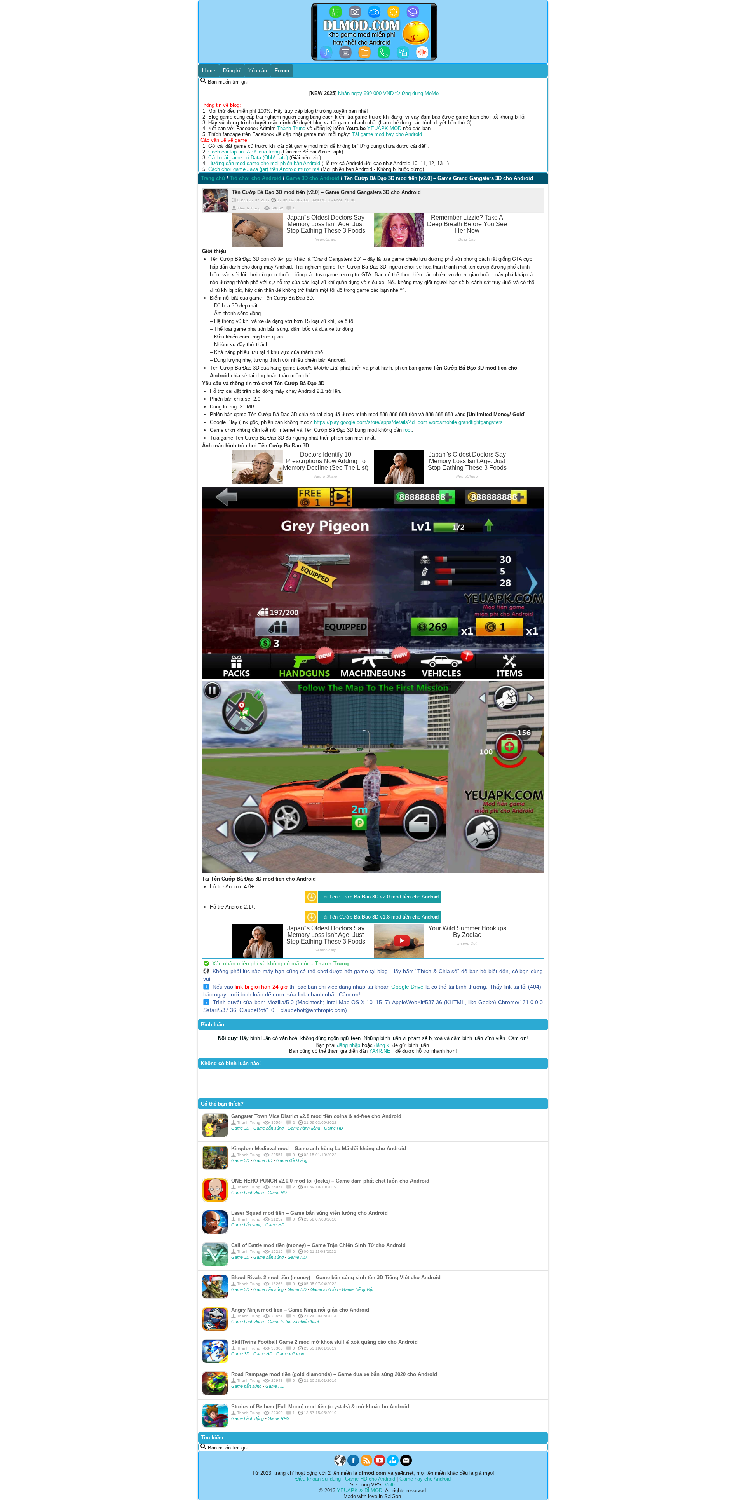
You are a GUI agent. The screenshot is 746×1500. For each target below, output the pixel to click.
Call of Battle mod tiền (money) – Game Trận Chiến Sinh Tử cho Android (318, 1245)
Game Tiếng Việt (357, 1289)
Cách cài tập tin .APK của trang (244, 152)
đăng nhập (348, 1045)
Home (208, 70)
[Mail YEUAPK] (406, 1464)
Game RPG (279, 1418)
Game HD (333, 1128)
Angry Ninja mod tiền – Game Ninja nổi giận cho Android (300, 1310)
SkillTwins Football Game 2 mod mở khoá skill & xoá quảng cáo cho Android (324, 1342)
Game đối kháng (291, 1160)
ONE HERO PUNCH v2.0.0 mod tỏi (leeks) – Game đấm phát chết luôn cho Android (330, 1181)
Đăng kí (232, 70)
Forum (282, 70)
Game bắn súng (269, 1128)
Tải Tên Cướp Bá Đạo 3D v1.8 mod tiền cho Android (380, 917)
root (407, 430)
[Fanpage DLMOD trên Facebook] (353, 1464)
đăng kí (382, 1045)
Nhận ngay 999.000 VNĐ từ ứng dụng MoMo (388, 93)
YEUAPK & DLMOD (359, 1490)
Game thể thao (290, 1354)
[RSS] (366, 1464)
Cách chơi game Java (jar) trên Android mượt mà (263, 169)
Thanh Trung (291, 128)
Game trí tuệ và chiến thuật (293, 1321)
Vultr (390, 1485)
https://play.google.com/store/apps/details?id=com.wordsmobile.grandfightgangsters (408, 422)
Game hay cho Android (425, 1479)
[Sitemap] (393, 1464)
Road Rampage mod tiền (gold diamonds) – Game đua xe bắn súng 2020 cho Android (334, 1374)
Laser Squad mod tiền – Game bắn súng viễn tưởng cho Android (309, 1213)
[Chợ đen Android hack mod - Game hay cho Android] (340, 1464)
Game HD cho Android (370, 1479)
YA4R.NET (381, 1051)
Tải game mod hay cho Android (387, 134)
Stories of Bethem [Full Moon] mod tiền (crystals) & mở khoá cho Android (320, 1406)
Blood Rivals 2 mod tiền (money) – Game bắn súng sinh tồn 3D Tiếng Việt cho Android (336, 1277)
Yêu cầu (257, 70)
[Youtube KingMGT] (379, 1464)
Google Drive (407, 987)
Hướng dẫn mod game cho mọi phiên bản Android (264, 163)
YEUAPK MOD (384, 128)
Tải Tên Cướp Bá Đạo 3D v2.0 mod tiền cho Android (380, 897)
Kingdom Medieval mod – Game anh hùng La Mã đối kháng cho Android (318, 1148)
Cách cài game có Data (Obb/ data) (248, 157)
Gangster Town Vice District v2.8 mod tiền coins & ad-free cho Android (316, 1116)
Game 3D (241, 1128)
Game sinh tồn (324, 1289)
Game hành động (304, 1128)
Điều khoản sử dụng (318, 1479)
